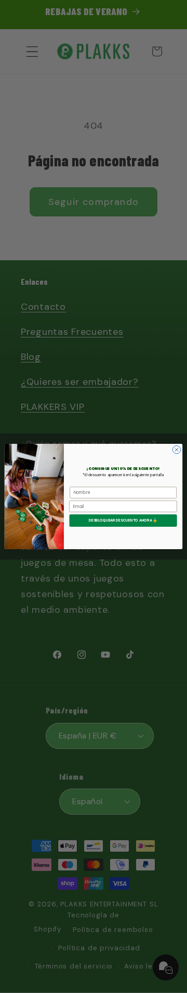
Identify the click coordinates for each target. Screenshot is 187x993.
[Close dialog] (176, 450)
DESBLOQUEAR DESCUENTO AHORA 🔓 (123, 520)
